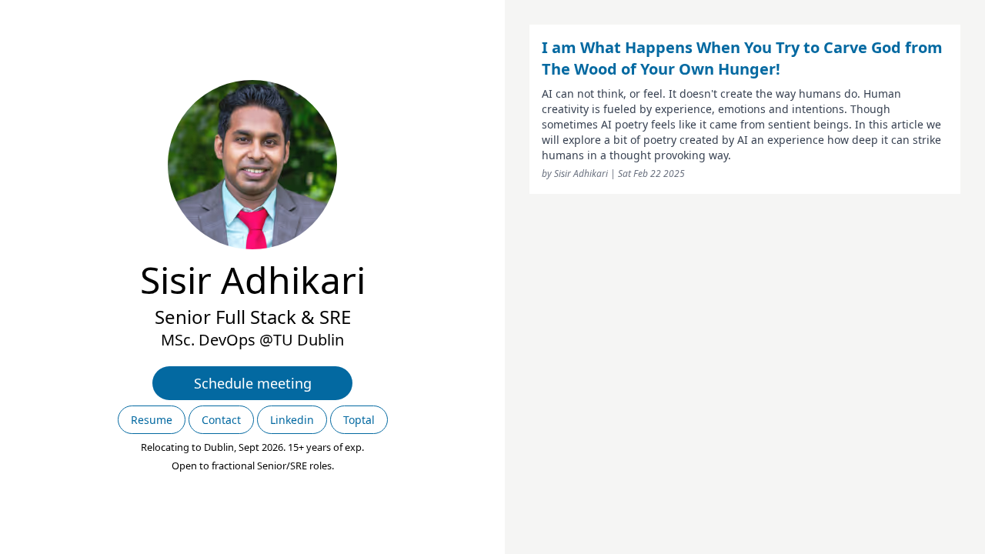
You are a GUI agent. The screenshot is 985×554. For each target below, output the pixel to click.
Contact (221, 419)
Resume (151, 419)
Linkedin (292, 419)
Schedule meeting (253, 383)
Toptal (359, 419)
